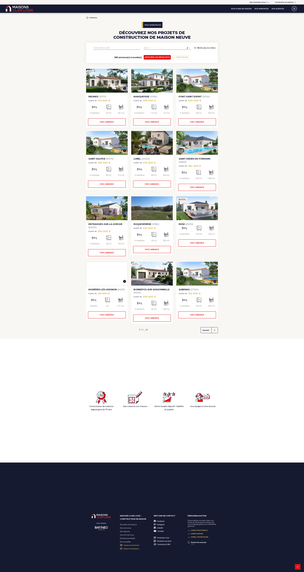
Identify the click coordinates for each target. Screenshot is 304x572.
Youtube (160, 531)
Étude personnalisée (127, 538)
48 (147, 330)
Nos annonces (261, 9)
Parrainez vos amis (164, 541)
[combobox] (116, 48)
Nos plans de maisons (128, 525)
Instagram (161, 525)
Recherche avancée (198, 542)
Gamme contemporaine (199, 537)
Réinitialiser (182, 57)
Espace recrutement (131, 545)
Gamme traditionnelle (199, 530)
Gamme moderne (197, 534)
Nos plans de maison (241, 9)
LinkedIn (160, 528)
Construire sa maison (284, 2)
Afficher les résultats (157, 57)
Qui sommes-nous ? (258, 2)
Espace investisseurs (131, 549)
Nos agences (278, 9)
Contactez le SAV (163, 544)
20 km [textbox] (166, 48)
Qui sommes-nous (127, 535)
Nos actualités (125, 542)
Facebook (160, 521)
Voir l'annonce (107, 122)
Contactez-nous (163, 538)
